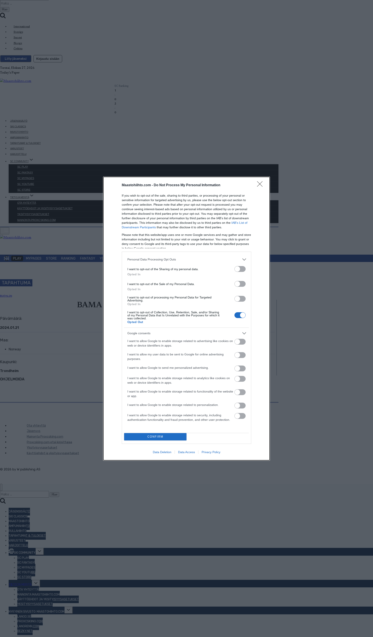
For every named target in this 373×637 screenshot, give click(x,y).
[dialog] (186, 318)
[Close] (261, 185)
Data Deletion (162, 452)
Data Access (186, 452)
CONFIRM (155, 436)
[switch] (240, 269)
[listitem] (186, 259)
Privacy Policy (211, 452)
